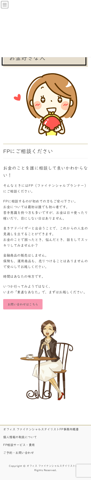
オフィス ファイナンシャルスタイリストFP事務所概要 (41, 429)
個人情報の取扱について (20, 437)
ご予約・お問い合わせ (18, 452)
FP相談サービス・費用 (19, 444)
